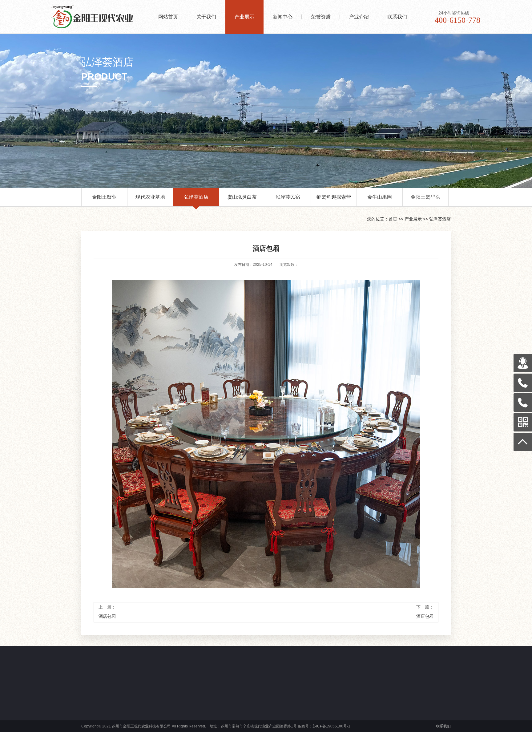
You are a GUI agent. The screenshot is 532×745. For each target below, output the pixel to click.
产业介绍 (359, 16)
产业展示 (244, 16)
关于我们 (206, 16)
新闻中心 (282, 16)
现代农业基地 (150, 197)
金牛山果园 (379, 197)
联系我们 (397, 16)
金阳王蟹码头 (425, 197)
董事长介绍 (105, 724)
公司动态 (256, 709)
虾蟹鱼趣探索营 (333, 197)
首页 (393, 219)
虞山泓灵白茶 (242, 197)
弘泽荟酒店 (196, 197)
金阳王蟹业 (104, 197)
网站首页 (168, 16)
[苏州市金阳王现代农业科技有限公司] (99, 8)
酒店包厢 (107, 616)
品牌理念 (103, 717)
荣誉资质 (321, 16)
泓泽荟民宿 (288, 197)
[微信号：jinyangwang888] (523, 363)
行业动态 (256, 717)
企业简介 (103, 709)
